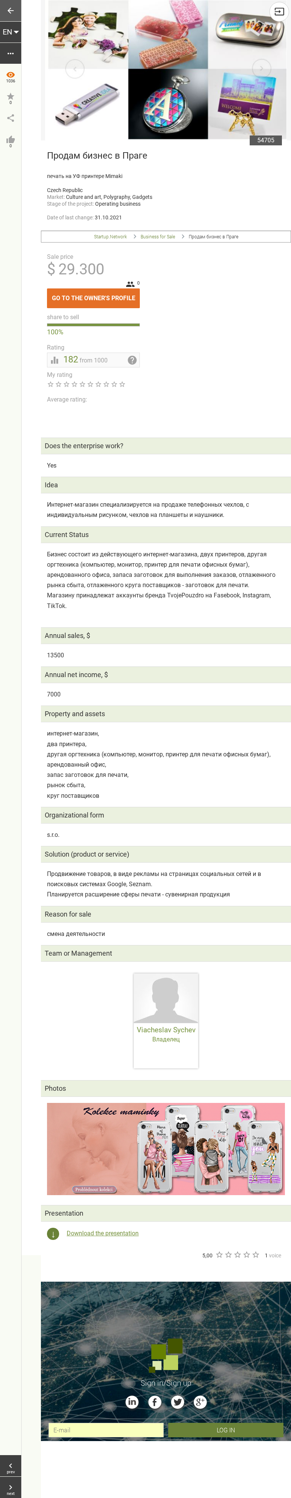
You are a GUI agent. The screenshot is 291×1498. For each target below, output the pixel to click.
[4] (246, 1255)
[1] (219, 1255)
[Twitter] (177, 1402)
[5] (255, 1255)
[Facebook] (154, 1402)
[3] (237, 1255)
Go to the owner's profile (96, 295)
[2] (228, 1255)
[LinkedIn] (132, 1402)
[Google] (200, 1402)
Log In (226, 1430)
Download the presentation (103, 1233)
